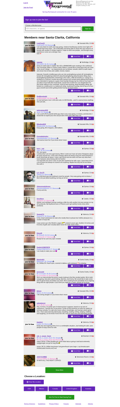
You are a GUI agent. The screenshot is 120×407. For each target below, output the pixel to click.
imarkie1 (40, 322)
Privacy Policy (54, 404)
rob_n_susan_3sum (44, 336)
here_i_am (40, 148)
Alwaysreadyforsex (43, 186)
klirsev (39, 291)
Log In (25, 3)
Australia (88, 389)
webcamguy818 (42, 110)
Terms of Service (29, 404)
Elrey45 (39, 233)
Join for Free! (28, 7)
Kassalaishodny (42, 136)
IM (89, 56)
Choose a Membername (33, 25)
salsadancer (41, 303)
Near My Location (33, 382)
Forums (66, 404)
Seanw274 (40, 214)
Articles (90, 404)
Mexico (41, 389)
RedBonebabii (42, 96)
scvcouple (40, 272)
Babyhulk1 (40, 259)
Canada (55, 389)
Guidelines (41, 404)
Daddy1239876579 (43, 247)
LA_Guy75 (40, 172)
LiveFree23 (41, 43)
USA (29, 389)
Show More (59, 370)
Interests (78, 404)
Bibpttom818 (41, 124)
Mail (75, 56)
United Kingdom (71, 389)
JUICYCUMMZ (42, 357)
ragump (39, 62)
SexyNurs (40, 199)
